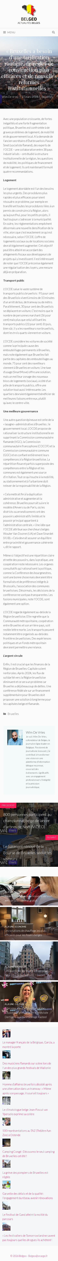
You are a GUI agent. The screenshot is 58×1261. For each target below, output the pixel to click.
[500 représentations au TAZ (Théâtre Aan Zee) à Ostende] (6, 1123)
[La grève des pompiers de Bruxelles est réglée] (6, 1165)
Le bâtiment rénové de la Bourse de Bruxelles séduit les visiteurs (27, 852)
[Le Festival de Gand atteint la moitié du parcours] (6, 1207)
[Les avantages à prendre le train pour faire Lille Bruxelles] (29, 978)
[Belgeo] (29, 13)
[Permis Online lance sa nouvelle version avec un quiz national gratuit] (29, 903)
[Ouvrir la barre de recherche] (53, 32)
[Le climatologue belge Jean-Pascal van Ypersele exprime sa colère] (6, 1102)
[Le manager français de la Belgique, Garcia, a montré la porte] (6, 1035)
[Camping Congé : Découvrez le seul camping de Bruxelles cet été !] (6, 1144)
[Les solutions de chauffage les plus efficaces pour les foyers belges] (29, 938)
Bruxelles (13, 713)
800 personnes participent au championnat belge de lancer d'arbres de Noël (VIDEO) (27, 820)
